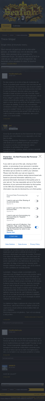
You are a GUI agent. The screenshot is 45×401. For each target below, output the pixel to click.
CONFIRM (14, 236)
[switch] (36, 201)
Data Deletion (10, 244)
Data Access (22, 244)
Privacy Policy (35, 244)
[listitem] (22, 195)
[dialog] (22, 200)
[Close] (41, 157)
